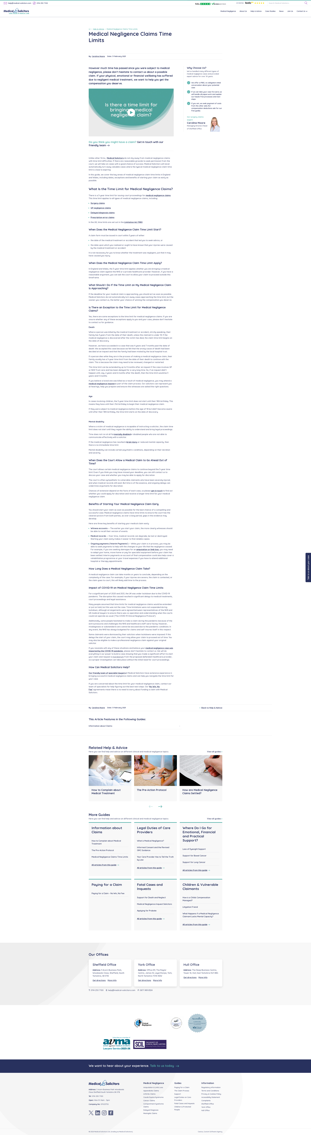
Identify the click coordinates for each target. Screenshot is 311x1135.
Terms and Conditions (210, 1091)
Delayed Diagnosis (150, 1110)
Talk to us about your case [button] (308, 567)
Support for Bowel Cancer (195, 855)
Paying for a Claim (107, 884)
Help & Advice (256, 11)
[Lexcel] (197, 1023)
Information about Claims (100, 726)
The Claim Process (181, 1091)
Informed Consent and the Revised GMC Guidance (153, 848)
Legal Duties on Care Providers (182, 1098)
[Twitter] (91, 1112)
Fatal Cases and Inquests (150, 886)
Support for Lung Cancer (194, 862)
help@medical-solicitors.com (19, 3)
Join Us (290, 11)
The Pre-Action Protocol (103, 850)
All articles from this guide (104, 865)
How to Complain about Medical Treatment (106, 842)
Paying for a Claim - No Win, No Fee (108, 893)
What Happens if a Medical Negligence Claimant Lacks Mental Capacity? (201, 915)
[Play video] (131, 112)
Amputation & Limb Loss (153, 1087)
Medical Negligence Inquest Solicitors (154, 904)
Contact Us (301, 11)
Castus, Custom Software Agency (210, 1132)
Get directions (99, 980)
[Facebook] (110, 1112)
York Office (146, 965)
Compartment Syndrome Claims (153, 1105)
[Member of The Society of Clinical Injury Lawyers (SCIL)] (149, 1044)
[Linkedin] (97, 1112)
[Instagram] (104, 1112)
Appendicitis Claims (151, 1091)
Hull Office (191, 965)
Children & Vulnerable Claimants (200, 886)
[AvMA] (116, 1044)
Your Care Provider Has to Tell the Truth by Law (155, 858)
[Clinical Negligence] (149, 1023)
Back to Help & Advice (211, 708)
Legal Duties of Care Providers (153, 830)
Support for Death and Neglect (151, 897)
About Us (243, 11)
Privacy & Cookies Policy (211, 1094)
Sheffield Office (104, 965)
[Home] (90, 29)
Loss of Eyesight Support (194, 849)
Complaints (206, 1100)
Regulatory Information (210, 1087)
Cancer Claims (149, 1100)
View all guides (214, 751)
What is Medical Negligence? (150, 841)
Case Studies (270, 11)
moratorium (118, 657)
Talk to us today (162, 1066)
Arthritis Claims (149, 1094)
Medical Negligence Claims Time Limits (110, 857)
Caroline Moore (98, 56)
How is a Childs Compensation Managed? (196, 899)
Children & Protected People (182, 1108)
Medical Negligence (228, 11)
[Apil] (176, 1023)
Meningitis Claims (150, 1113)
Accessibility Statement (210, 1097)
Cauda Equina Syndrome (153, 1097)
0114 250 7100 (42, 3)
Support (177, 1094)
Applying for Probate (146, 910)
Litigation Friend (190, 907)
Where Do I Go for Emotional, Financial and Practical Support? (199, 834)
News (281, 11)
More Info (112, 980)
